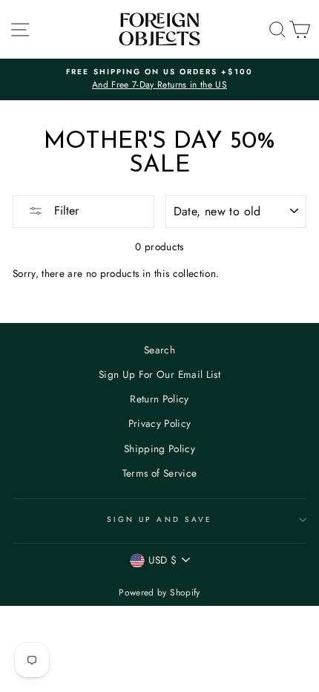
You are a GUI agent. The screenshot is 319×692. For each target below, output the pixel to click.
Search (159, 349)
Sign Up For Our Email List (159, 374)
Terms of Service (159, 473)
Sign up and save (159, 519)
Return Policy (159, 398)
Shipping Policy (159, 448)
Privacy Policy (159, 423)
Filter (64, 210)
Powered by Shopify (159, 592)
